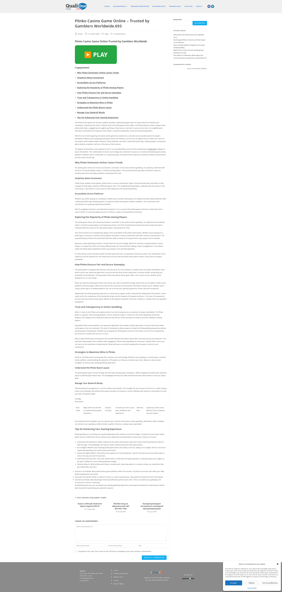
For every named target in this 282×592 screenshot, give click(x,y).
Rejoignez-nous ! (175, 6)
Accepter (233, 583)
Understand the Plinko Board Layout (94, 107)
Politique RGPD (252, 588)
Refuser (252, 583)
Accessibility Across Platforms (91, 82)
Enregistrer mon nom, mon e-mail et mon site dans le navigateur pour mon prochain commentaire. (114, 551)
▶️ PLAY (96, 54)
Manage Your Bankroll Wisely (91, 112)
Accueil (107, 6)
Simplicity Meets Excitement (90, 77)
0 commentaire (120, 34)
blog (106, 34)
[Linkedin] (212, 6)
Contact (199, 6)
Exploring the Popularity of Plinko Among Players (100, 87)
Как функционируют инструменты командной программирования (152, 506)
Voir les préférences (270, 583)
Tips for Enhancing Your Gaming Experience (97, 117)
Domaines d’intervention (140, 6)
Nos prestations (119, 6)
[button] (277, 564)
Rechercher (177, 19)
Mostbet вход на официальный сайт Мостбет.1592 (120, 506)
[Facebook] (209, 6)
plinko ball (152, 149)
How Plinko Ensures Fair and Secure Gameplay (99, 92)
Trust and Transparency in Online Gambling (97, 97)
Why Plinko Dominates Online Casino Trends (98, 72)
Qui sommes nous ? (159, 6)
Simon (80, 34)
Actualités (188, 6)
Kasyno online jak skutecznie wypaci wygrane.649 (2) (90, 504)
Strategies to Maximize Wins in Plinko (95, 102)
